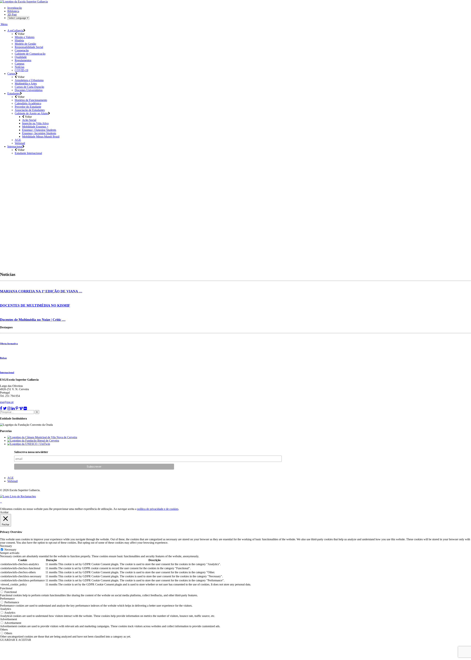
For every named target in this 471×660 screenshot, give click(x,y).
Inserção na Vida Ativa (35, 123)
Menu (4, 24)
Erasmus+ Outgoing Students (39, 129)
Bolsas (3, 358)
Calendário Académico (28, 103)
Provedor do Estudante (28, 106)
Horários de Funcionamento (31, 100)
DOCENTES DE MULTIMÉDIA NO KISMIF (35, 305)
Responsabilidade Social (29, 47)
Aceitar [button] (4, 512)
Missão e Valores (24, 37)
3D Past (12, 14)
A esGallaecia (15, 30)
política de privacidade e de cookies (157, 508)
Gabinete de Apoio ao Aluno (31, 113)
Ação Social (29, 120)
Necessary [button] (6, 545)
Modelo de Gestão (25, 43)
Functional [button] (6, 588)
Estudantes (13, 93)
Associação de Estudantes (30, 110)
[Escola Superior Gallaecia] (24, 1)
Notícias (19, 67)
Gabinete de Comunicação (30, 53)
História (19, 40)
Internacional (14, 146)
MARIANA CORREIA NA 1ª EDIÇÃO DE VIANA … (41, 291)
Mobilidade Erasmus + (35, 126)
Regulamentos (23, 60)
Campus (19, 63)
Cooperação (22, 50)
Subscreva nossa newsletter (31, 452)
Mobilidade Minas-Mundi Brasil (40, 136)
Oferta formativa (9, 343)
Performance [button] (7, 598)
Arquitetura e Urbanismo (29, 80)
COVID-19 (21, 70)
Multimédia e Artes (26, 83)
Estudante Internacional (28, 153)
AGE (18, 139)
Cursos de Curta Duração (29, 86)
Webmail (20, 143)
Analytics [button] (5, 608)
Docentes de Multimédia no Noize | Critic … (32, 320)
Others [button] (4, 629)
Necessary (10, 549)
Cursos (11, 73)
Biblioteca (13, 11)
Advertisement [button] (8, 619)
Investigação (14, 7)
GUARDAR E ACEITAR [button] (15, 639)
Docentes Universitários (29, 90)
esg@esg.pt (6, 402)
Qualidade (21, 57)
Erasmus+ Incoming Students (39, 133)
